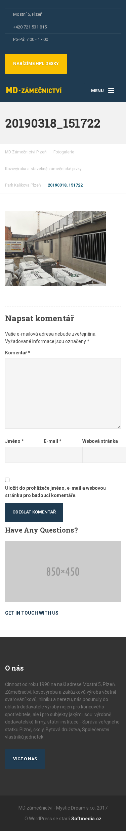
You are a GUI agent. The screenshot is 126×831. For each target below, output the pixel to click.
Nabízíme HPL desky (36, 63)
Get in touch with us (31, 613)
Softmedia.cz (86, 818)
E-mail (52, 441)
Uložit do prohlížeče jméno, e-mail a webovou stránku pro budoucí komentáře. (55, 491)
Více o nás (25, 758)
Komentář (17, 352)
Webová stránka (100, 441)
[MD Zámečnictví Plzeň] (34, 87)
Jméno (14, 441)
